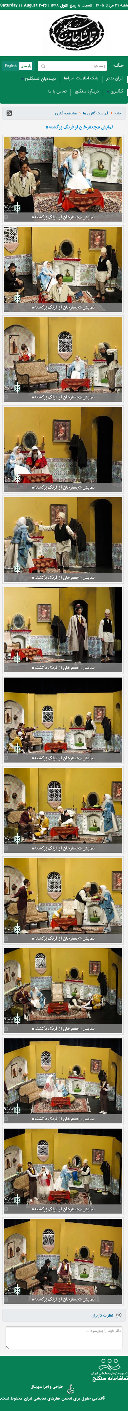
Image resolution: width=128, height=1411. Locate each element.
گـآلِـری (117, 91)
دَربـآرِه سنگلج (87, 91)
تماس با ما (57, 91)
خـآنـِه (118, 65)
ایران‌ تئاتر (114, 78)
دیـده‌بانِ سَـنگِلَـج (40, 78)
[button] (9, 113)
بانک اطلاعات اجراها (81, 78)
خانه (118, 113)
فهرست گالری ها (95, 113)
